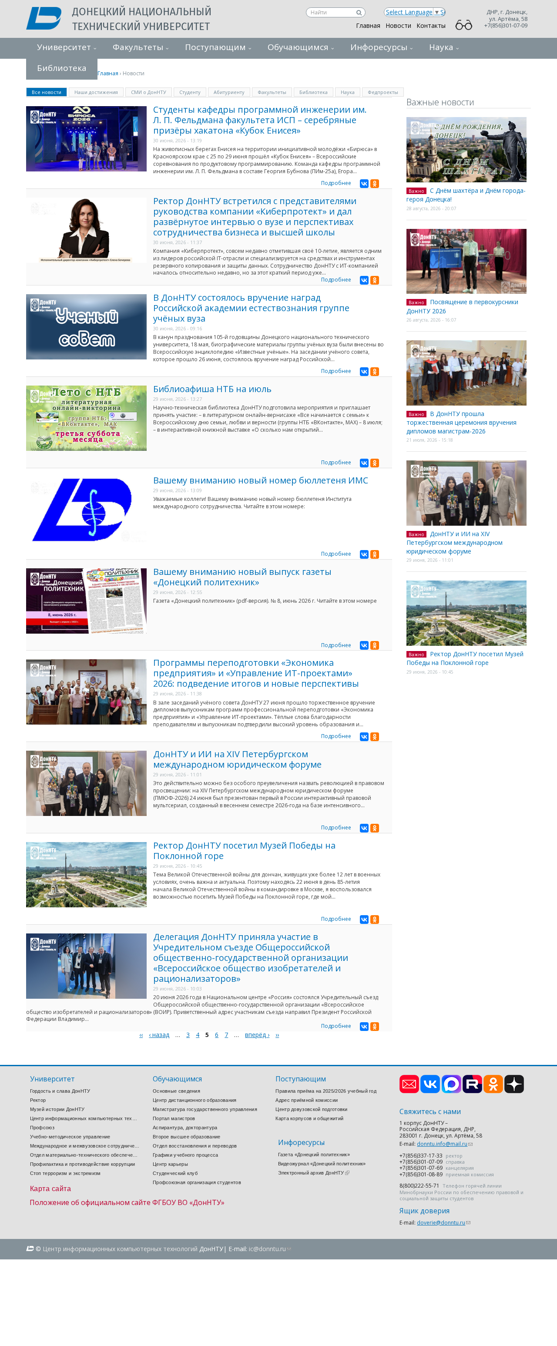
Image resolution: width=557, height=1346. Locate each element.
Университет (64, 47)
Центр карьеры (170, 1164)
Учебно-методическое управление (70, 1136)
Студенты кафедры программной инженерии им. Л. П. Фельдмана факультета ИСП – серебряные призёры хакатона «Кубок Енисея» (260, 120)
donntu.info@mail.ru (445, 1144)
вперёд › (257, 1034)
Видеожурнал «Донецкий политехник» (322, 1163)
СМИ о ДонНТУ (148, 92)
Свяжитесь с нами (430, 1112)
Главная (368, 25)
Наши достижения (96, 92)
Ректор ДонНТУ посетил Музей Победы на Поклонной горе (244, 850)
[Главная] (49, 19)
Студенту (190, 92)
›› (277, 1034)
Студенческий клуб (175, 1173)
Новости (398, 25)
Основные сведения (176, 1091)
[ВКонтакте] (364, 183)
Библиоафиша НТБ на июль (212, 389)
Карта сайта (50, 1188)
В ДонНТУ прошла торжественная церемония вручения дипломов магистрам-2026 (461, 422)
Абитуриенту (229, 92)
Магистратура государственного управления (205, 1109)
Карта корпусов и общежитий (309, 1118)
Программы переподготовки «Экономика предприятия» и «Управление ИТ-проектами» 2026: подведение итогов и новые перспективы (256, 673)
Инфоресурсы (378, 47)
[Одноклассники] (374, 183)
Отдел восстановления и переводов (195, 1145)
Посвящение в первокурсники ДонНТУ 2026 (462, 306)
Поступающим (215, 47)
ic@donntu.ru (270, 1249)
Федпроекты (383, 92)
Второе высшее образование (187, 1136)
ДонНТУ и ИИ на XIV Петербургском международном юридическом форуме (237, 759)
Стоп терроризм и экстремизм (65, 1173)
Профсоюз (42, 1127)
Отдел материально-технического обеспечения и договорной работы (85, 1155)
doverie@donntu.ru (443, 1222)
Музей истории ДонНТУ (57, 1109)
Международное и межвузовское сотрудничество (85, 1145)
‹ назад (159, 1034)
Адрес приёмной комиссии (306, 1100)
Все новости (49, 91)
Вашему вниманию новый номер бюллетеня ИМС (260, 480)
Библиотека (313, 92)
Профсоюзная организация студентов (197, 1182)
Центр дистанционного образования (195, 1100)
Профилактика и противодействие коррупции (82, 1164)
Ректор (38, 1100)
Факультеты (138, 47)
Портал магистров (174, 1118)
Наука (441, 47)
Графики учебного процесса (185, 1155)
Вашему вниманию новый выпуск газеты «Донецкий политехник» (242, 577)
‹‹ (141, 1034)
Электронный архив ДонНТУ (313, 1172)
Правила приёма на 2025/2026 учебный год (325, 1091)
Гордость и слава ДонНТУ (60, 1091)
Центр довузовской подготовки (311, 1109)
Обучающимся (298, 47)
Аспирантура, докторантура (185, 1127)
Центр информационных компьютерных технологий (85, 1118)
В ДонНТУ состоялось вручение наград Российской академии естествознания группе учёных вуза (251, 308)
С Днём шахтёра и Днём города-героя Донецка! (466, 195)
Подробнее (336, 183)
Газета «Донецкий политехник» (314, 1154)
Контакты (431, 25)
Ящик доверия (424, 1211)
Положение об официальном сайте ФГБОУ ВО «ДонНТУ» (127, 1202)
